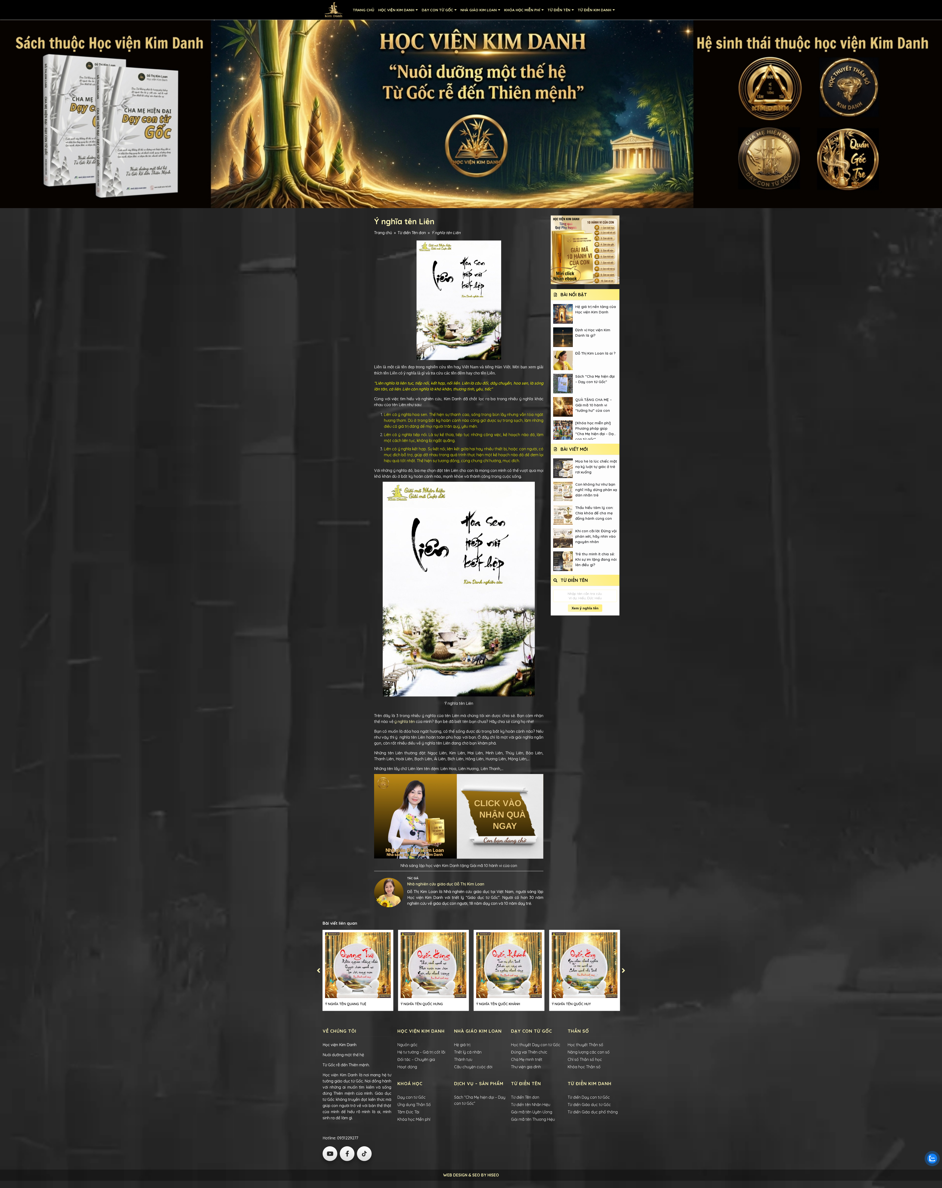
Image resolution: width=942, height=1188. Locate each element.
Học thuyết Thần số (585, 1044)
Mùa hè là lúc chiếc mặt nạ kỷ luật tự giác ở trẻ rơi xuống (596, 466)
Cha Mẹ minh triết (526, 1059)
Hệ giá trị (462, 1044)
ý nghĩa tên (404, 721)
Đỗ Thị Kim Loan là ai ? (595, 353)
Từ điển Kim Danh (594, 10)
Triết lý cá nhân (468, 1052)
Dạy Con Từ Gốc (437, 10)
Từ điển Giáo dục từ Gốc (589, 1104)
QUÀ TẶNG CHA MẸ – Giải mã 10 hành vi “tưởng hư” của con (593, 405)
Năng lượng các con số (589, 1052)
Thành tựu (463, 1059)
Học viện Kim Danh (339, 1044)
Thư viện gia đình (526, 1066)
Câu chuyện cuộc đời (473, 1066)
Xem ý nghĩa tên (585, 608)
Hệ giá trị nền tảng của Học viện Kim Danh (595, 309)
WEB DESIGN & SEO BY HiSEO (471, 1175)
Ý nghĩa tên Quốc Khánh (498, 1004)
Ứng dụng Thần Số (414, 1104)
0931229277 (347, 1137)
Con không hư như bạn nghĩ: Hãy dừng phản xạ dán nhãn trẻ (596, 489)
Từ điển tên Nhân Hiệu (530, 1104)
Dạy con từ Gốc (411, 1097)
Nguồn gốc (407, 1044)
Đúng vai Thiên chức (529, 1052)
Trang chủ (363, 10)
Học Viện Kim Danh (396, 10)
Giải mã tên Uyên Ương (531, 1111)
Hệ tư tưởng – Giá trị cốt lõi (421, 1052)
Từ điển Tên (559, 10)
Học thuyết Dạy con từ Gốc (535, 1044)
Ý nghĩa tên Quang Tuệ (345, 1004)
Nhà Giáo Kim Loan (478, 10)
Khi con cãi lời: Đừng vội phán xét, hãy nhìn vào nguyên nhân (595, 536)
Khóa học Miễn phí (413, 1119)
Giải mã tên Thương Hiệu (533, 1119)
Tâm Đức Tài (408, 1111)
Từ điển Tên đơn (412, 232)
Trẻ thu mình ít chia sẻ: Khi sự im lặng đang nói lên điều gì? (595, 559)
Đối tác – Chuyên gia (416, 1059)
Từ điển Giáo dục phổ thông (593, 1111)
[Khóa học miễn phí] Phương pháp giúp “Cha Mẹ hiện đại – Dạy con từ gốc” (595, 430)
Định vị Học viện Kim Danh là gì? (592, 333)
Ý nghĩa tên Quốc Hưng (422, 1004)
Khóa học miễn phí (522, 10)
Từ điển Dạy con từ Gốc (589, 1097)
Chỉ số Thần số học (585, 1059)
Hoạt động (407, 1066)
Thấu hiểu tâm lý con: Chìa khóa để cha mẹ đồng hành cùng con (594, 513)
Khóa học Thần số (584, 1066)
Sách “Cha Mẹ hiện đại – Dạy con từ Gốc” (595, 379)
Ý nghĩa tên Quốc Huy (571, 1004)
